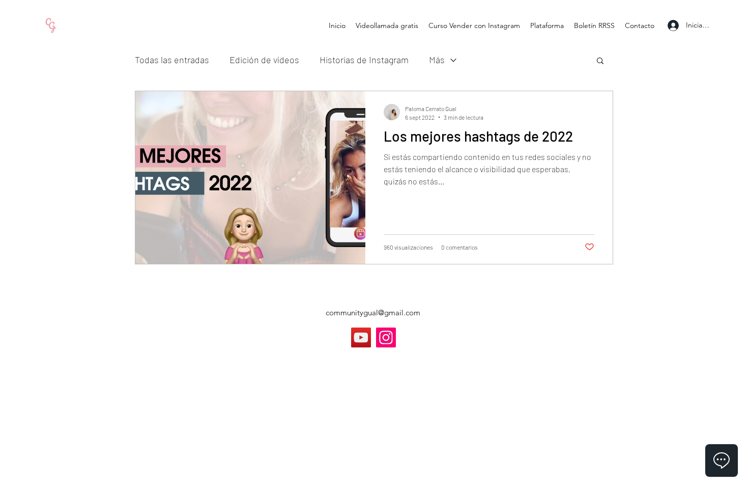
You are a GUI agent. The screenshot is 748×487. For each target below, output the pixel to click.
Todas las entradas (172, 59)
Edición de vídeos (264, 59)
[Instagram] (386, 337)
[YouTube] (361, 337)
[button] (600, 61)
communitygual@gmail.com (373, 312)
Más (437, 59)
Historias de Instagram (364, 59)
